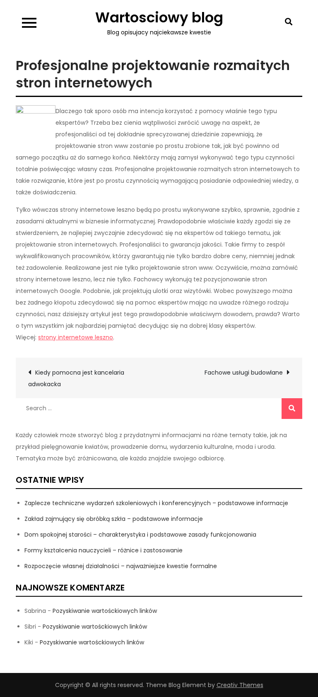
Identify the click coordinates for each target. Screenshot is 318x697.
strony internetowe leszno (75, 337)
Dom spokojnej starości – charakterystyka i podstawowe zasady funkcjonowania (140, 534)
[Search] (292, 408)
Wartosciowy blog (159, 17)
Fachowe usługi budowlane (244, 372)
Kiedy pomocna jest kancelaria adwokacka (76, 378)
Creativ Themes (240, 685)
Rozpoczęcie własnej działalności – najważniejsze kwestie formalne (120, 566)
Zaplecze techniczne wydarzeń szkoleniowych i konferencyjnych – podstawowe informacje (156, 503)
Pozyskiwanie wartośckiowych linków (105, 611)
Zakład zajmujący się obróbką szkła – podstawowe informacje (113, 519)
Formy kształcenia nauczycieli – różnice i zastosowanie (103, 550)
